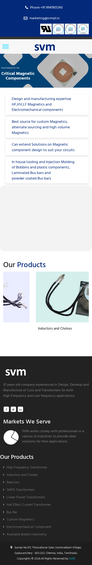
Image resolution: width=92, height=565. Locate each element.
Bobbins (22, 167)
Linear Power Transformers (26, 497)
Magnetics (20, 133)
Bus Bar (12, 512)
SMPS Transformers (20, 490)
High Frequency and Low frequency (29, 396)
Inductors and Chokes (22, 475)
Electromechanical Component (29, 527)
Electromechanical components (37, 110)
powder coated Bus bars (31, 178)
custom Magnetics (52, 122)
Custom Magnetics (20, 519)
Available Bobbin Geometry (27, 534)
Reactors (13, 482)
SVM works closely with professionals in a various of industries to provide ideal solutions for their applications (53, 436)
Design (63, 385)
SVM (72, 558)
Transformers (51, 390)
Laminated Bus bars (28, 173)
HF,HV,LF (19, 104)
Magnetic (60, 145)
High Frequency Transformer (27, 467)
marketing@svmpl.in (45, 18)
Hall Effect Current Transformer (29, 504)
